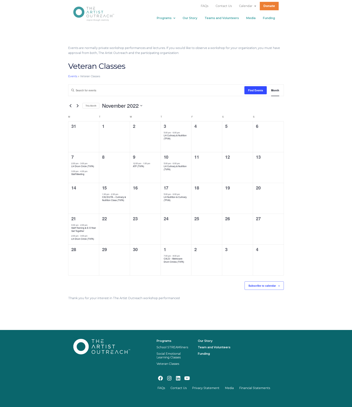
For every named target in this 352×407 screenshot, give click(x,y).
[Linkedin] (178, 378)
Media (251, 18)
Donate (269, 6)
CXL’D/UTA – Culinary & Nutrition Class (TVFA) (114, 198)
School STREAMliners (172, 347)
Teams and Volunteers (222, 18)
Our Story (190, 18)
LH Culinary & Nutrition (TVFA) (175, 168)
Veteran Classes (168, 364)
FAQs (204, 6)
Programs (164, 18)
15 (104, 188)
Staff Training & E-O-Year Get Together (83, 229)
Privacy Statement (205, 388)
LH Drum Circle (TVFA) (82, 166)
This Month (90, 105)
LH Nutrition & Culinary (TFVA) (175, 198)
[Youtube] (187, 378)
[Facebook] (160, 378)
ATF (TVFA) (138, 166)
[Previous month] (70, 105)
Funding (269, 18)
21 (73, 218)
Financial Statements (254, 388)
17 (166, 188)
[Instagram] (169, 378)
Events (72, 76)
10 (166, 157)
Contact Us (224, 6)
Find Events (255, 90)
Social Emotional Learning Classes (169, 355)
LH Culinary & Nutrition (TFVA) (175, 137)
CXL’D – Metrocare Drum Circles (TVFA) (174, 260)
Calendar (245, 6)
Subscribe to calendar (262, 285)
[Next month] (77, 105)
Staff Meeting (77, 174)
